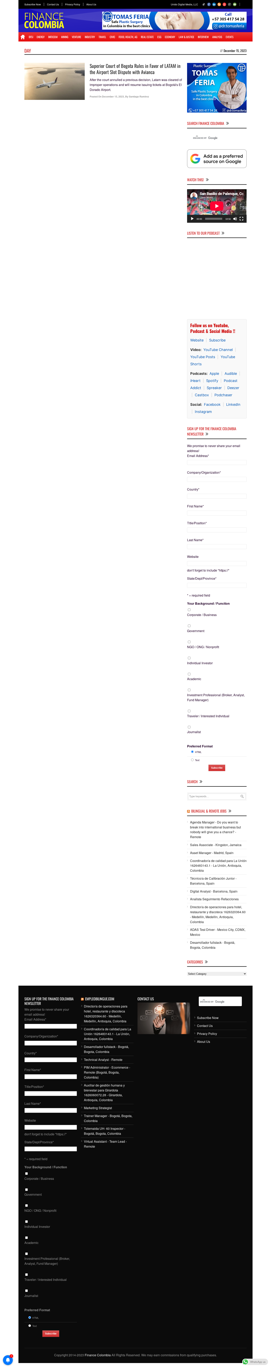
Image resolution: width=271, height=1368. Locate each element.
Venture (76, 37)
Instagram (203, 412)
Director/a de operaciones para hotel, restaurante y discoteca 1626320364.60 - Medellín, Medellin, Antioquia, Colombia (218, 914)
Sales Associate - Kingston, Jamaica (215, 845)
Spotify (212, 381)
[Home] (22, 36)
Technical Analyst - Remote (103, 1059)
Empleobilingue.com (99, 998)
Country (193, 489)
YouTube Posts (202, 357)
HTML (198, 752)
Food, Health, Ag (128, 37)
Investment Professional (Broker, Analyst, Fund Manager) (216, 697)
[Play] (192, 219)
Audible (231, 373)
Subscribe (217, 340)
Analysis (217, 37)
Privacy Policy (72, 4)
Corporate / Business (202, 614)
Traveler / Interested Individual (208, 716)
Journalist (194, 732)
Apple (214, 373)
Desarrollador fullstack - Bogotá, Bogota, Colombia (212, 945)
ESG (159, 37)
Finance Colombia (98, 1355)
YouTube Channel (218, 350)
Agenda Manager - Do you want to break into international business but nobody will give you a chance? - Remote (215, 829)
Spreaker (214, 388)
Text (197, 760)
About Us (91, 4)
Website (197, 340)
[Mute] (235, 219)
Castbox (202, 395)
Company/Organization (204, 472)
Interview (203, 37)
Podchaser (223, 395)
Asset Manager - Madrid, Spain (212, 852)
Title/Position (197, 523)
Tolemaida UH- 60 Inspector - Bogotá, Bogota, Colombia (104, 1131)
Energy (41, 37)
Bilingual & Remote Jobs (209, 811)
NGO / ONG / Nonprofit (203, 647)
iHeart (195, 381)
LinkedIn (233, 404)
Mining (64, 37)
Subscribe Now (32, 4)
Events (230, 37)
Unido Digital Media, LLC (184, 4)
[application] (217, 206)
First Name (195, 506)
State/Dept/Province (201, 578)
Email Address (198, 455)
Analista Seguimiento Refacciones (214, 899)
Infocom (53, 37)
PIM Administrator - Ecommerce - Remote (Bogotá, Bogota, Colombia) (107, 1072)
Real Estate (147, 37)
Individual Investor (200, 663)
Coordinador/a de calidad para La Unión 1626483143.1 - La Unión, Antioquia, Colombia (218, 865)
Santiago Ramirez (139, 96)
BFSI (31, 37)
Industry (90, 37)
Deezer (233, 388)
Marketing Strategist (98, 1108)
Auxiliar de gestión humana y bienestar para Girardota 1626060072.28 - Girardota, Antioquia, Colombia (104, 1092)
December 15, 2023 (113, 96)
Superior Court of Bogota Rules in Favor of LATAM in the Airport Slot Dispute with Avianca (135, 68)
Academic (194, 679)
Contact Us (53, 4)
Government (195, 631)
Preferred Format (200, 746)
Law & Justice (186, 37)
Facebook (212, 404)
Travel (102, 37)
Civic (112, 37)
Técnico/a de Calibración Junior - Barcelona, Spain (213, 881)
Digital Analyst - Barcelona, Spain (213, 891)
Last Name (195, 540)
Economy (170, 37)
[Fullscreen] (241, 219)
